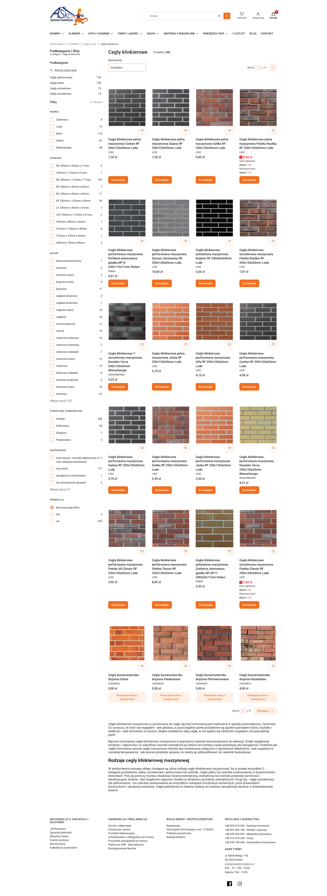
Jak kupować (58, 828)
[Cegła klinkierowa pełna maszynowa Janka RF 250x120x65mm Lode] (171, 321)
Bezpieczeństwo (176, 836)
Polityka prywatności (179, 833)
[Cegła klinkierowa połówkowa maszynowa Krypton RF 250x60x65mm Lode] (214, 218)
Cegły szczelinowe (75, 93)
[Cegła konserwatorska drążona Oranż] (127, 643)
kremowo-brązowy (67, 379)
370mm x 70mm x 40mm (70, 235)
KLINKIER (74, 44)
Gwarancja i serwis (119, 829)
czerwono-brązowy (67, 337)
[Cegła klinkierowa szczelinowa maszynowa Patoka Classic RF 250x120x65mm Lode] (258, 528)
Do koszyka (118, 179)
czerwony (62, 365)
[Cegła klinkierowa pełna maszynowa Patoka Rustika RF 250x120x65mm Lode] (258, 107)
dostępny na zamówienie (70, 475)
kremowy (61, 393)
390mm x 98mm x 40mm (70, 221)
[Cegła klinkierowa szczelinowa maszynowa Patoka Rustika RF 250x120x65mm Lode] (258, 218)
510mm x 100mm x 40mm (71, 228)
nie (57, 521)
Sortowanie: (115, 60)
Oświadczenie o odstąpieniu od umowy (131, 836)
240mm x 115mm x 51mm (71, 172)
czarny (60, 330)
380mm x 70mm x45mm (70, 242)
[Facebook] (229, 883)
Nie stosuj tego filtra (67, 507)
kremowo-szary (65, 386)
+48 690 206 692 (235, 833)
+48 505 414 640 (235, 825)
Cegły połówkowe (75, 88)
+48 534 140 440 (235, 842)
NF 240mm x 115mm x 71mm (73, 179)
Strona (250, 67)
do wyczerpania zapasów (71, 482)
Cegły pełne (75, 82)
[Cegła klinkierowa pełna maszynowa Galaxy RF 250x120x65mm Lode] (171, 107)
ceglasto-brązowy (66, 295)
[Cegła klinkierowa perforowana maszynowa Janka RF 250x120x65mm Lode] (214, 425)
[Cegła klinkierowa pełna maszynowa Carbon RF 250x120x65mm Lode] (127, 107)
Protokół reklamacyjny (121, 833)
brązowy (61, 288)
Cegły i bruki (90, 44)
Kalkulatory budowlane (63, 847)
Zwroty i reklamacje (119, 825)
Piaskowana (63, 439)
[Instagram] (239, 883)
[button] (226, 16)
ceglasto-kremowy (67, 302)
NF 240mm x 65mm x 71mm (72, 165)
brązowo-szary (65, 281)
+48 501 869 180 (235, 829)
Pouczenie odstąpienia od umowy (128, 840)
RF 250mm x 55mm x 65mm (72, 186)
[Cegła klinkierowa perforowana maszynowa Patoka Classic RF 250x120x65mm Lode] (171, 528)
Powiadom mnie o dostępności (127, 697)
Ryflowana (62, 425)
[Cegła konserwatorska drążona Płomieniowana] (214, 643)
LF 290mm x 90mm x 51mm (72, 207)
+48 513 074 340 (235, 838)
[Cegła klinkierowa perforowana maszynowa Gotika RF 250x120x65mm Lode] (171, 425)
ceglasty (61, 316)
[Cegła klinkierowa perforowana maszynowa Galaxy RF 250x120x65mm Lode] (127, 425)
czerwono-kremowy (67, 344)
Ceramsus (62, 119)
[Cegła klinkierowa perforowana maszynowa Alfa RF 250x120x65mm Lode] (214, 321)
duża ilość (62, 468)
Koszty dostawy (59, 840)
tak (58, 514)
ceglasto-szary (64, 309)
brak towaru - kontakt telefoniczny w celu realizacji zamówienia (77, 459)
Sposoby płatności (61, 832)
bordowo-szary (65, 274)
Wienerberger (64, 147)
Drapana (61, 432)
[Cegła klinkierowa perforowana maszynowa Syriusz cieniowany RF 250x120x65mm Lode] (171, 218)
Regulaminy (173, 825)
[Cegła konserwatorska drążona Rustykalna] (258, 643)
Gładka (60, 418)
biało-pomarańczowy (68, 260)
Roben (60, 140)
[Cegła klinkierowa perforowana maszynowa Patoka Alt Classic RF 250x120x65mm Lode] (127, 528)
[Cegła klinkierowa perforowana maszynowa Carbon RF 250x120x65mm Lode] (258, 321)
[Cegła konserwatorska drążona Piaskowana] (171, 643)
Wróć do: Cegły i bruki (65, 70)
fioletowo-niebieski (67, 372)
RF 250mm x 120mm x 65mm (73, 200)
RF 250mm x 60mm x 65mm (72, 193)
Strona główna (57, 44)
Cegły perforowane (75, 77)
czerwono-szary (65, 358)
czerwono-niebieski (67, 351)
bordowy (61, 267)
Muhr (59, 133)
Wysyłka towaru (59, 836)
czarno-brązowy (65, 323)
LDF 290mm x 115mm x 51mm (74, 214)
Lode (59, 126)
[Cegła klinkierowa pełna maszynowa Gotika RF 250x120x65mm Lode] (214, 107)
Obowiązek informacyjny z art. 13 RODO (190, 829)
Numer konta (57, 843)
